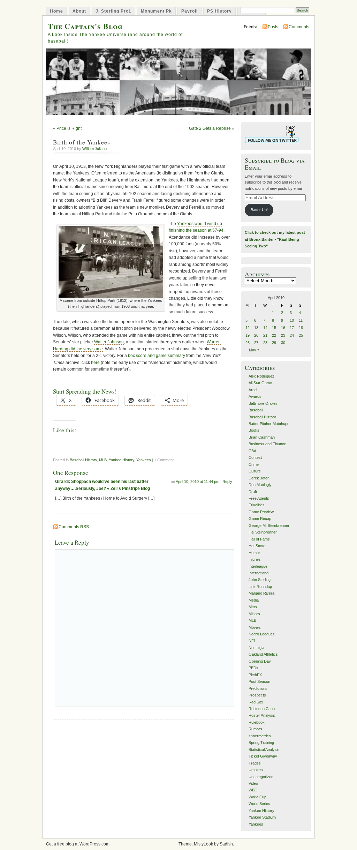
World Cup (257, 797)
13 (256, 328)
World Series (259, 803)
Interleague (258, 566)
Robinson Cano (262, 709)
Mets (253, 607)
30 (283, 343)
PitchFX (255, 675)
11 (301, 320)
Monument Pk (156, 11)
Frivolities (257, 505)
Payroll (189, 11)
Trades (255, 763)
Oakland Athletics (263, 654)
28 (265, 343)
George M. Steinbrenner (269, 525)
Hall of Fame (259, 539)
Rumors (255, 729)
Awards (255, 396)
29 (274, 343)
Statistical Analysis (264, 749)
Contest (255, 457)
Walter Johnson (109, 342)
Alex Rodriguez (261, 376)
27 (256, 343)
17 (292, 328)
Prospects (257, 695)
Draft (253, 492)
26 (247, 343)
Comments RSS (74, 526)
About (79, 11)
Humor (254, 553)
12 (247, 328)
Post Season (259, 681)
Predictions (258, 688)
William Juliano (94, 149)
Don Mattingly (260, 485)
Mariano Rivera (261, 593)
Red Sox (256, 702)
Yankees (143, 460)
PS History (219, 11)
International (259, 573)
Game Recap (260, 518)
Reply (227, 481)
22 (274, 335)
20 (256, 335)
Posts (273, 26)
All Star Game (260, 383)
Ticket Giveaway (263, 756)
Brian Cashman (262, 437)
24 (292, 335)
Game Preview (261, 512)
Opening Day (260, 661)
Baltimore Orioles (263, 403)
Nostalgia (256, 648)
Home (56, 11)
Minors (254, 614)
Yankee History (121, 460)
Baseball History (83, 460)
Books (254, 430)
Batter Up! (259, 210)
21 (265, 335)
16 (283, 328)
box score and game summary (156, 355)
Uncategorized (261, 777)
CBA (252, 451)
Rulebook (257, 722)
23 (283, 335)
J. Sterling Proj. (113, 11)
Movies (255, 627)
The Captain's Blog (85, 26)
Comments (299, 26)
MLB (103, 460)
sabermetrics (260, 736)
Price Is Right (69, 128)
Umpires (256, 770)
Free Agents (259, 498)
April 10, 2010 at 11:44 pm (197, 481)
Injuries (255, 559)
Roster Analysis (262, 715)
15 (274, 328)
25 (301, 335)
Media (254, 600)
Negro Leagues (262, 634)
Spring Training (261, 742)
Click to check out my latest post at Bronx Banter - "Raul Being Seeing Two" (275, 239)
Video (253, 783)
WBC (253, 790)
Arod (253, 390)
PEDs (253, 668)
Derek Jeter (259, 478)
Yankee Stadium (262, 817)
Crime (254, 464)
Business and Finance (267, 444)
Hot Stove (257, 546)
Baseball (256, 410)
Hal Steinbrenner (263, 532)
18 (301, 328)
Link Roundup (260, 586)
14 (265, 328)
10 (292, 320)
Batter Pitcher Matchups (269, 424)
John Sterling (260, 579)
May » (254, 350)
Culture (255, 471)
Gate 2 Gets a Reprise (210, 128)
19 (247, 335)
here (95, 362)
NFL (252, 641)
